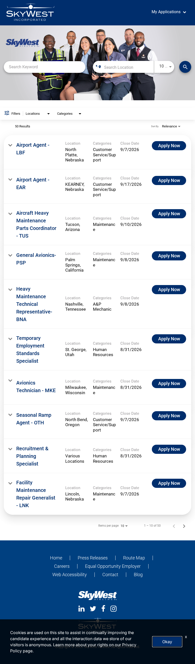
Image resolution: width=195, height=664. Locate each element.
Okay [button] (167, 641)
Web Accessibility (69, 574)
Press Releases (93, 558)
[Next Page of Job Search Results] (184, 526)
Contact (110, 574)
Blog (138, 574)
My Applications (166, 11)
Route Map (134, 558)
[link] (97, 152)
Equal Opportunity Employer (113, 566)
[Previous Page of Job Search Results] (174, 526)
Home (56, 558)
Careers (62, 566)
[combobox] (44, 67)
